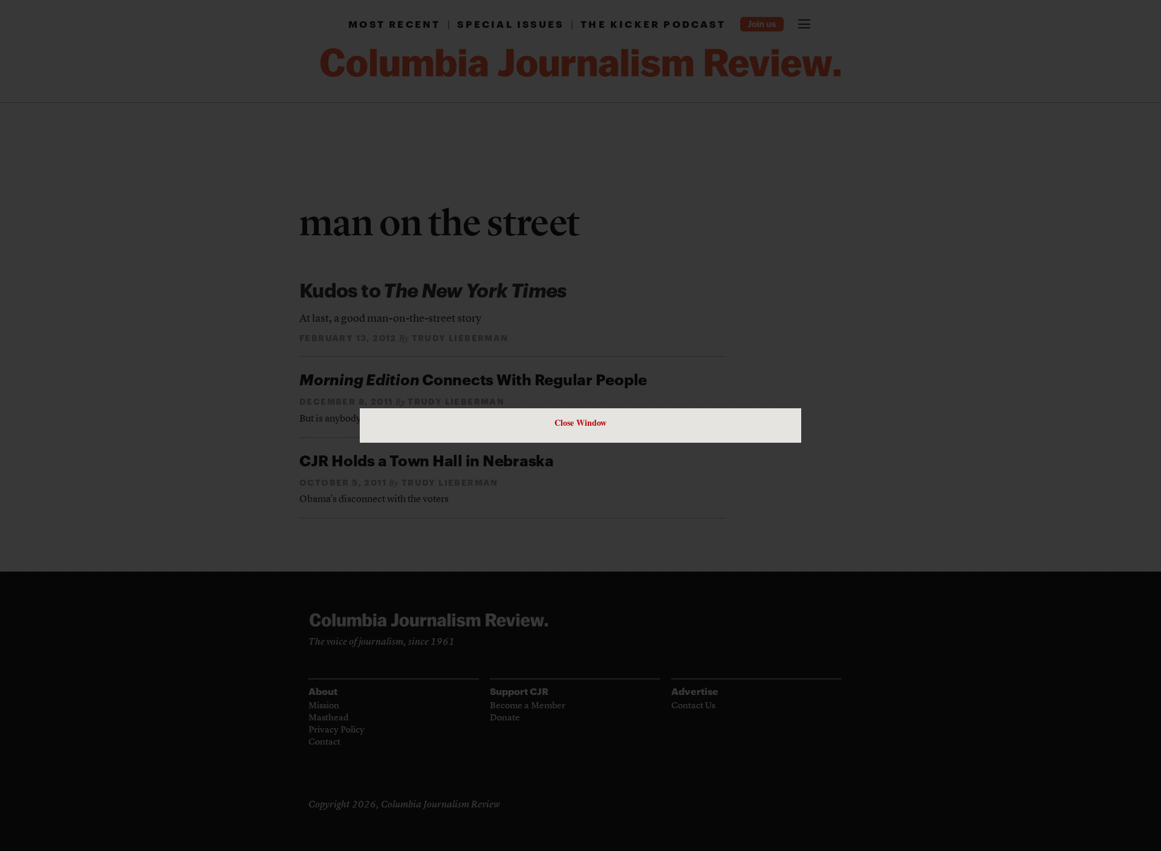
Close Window (580, 422)
